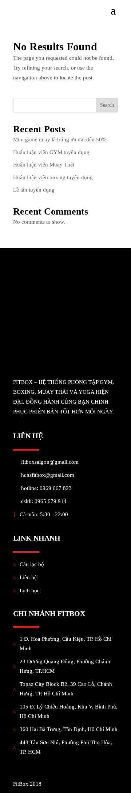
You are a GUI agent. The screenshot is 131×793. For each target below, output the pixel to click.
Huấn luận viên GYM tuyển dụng (51, 152)
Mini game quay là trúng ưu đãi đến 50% (60, 139)
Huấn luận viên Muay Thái (43, 165)
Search (107, 105)
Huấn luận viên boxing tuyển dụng (53, 177)
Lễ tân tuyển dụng (34, 190)
